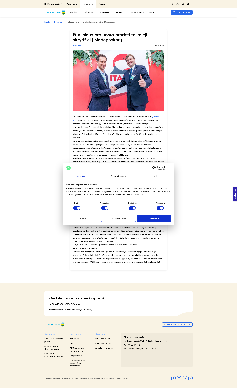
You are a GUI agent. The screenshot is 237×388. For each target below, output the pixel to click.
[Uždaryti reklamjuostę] (170, 168)
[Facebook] (173, 378)
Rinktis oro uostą (52, 4)
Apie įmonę (72, 4)
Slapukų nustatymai (104, 348)
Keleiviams (88, 4)
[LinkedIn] (185, 378)
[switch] (104, 208)
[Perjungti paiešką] (172, 4)
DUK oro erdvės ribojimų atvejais (77, 349)
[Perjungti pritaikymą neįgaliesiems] (183, 4)
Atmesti (83, 218)
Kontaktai (74, 338)
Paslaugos (120, 12)
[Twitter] (190, 378)
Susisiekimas (104, 12)
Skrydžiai (73, 12)
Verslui (102, 4)
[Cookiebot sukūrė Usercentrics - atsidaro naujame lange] (154, 168)
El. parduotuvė (183, 12)
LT (188, 4)
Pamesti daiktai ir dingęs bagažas (52, 347)
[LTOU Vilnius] (54, 324)
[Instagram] (179, 378)
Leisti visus (154, 218)
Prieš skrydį (88, 12)
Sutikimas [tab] (81, 176)
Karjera (151, 12)
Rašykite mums (77, 355)
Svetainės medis (102, 338)
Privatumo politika (103, 343)
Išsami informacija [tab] (119, 176)
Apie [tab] (156, 176)
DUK (72, 343)
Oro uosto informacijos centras (53, 355)
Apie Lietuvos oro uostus (175, 324)
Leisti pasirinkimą (118, 218)
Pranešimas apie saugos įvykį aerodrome (77, 363)
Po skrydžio (136, 12)
